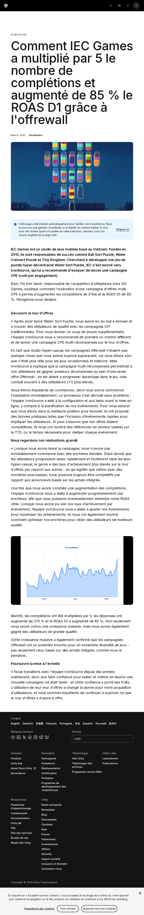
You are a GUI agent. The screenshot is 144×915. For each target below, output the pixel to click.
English (15, 723)
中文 (77, 723)
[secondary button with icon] (136, 5)
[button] (72, 111)
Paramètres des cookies (39, 908)
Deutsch (28, 723)
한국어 (112, 723)
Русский (101, 723)
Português (66, 723)
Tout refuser (68, 908)
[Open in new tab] (34, 768)
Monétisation (36, 135)
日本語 (39, 723)
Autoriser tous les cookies (99, 908)
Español (88, 723)
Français (51, 723)
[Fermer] (140, 893)
